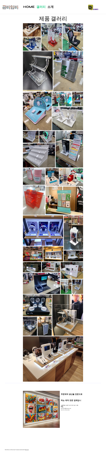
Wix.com (27, 449)
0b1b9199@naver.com (66, 408)
